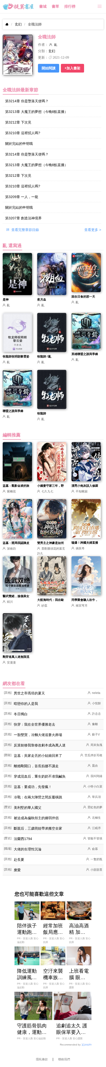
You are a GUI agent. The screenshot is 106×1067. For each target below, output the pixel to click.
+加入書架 (72, 68)
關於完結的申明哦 (19, 144)
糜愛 (17, 870)
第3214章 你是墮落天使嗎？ (27, 101)
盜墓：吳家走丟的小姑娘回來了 (38, 756)
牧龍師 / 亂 (44, 356)
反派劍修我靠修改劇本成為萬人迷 (40, 745)
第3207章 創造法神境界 (23, 218)
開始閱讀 (48, 68)
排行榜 (69, 6)
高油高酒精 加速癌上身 (79, 929)
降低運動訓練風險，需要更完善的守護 (27, 974)
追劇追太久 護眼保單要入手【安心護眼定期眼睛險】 (71, 1029)
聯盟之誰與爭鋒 (13, 411)
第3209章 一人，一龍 (21, 197)
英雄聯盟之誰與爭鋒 (84, 354)
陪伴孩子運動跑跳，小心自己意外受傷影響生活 (27, 929)
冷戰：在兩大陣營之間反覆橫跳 (38, 797)
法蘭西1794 (23, 839)
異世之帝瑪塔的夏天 (29, 693)
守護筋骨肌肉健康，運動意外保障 (32, 1029)
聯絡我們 (64, 1059)
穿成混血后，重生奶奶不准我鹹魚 (40, 776)
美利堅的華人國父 (27, 808)
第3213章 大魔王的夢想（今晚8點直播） (36, 112)
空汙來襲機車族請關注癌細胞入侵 (53, 974)
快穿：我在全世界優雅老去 (34, 724)
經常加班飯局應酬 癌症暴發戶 (53, 929)
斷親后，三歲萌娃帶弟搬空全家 (38, 828)
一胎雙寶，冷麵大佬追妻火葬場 (38, 735)
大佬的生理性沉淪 (27, 849)
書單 (55, 6)
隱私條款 (42, 1059)
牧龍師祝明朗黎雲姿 (16, 356)
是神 (6, 299)
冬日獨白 (21, 714)
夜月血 (41, 299)
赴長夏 (19, 860)
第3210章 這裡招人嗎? (22, 133)
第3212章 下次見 (18, 122)
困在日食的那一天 (83, 296)
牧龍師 (41, 413)
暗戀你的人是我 (26, 704)
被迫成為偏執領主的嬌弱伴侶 (36, 818)
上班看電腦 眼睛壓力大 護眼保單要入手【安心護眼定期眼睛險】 (79, 974)
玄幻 (18, 24)
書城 (43, 6)
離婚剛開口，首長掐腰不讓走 (36, 766)
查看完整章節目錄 (24, 230)
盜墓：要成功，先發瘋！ (33, 787)
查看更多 (92, 230)
